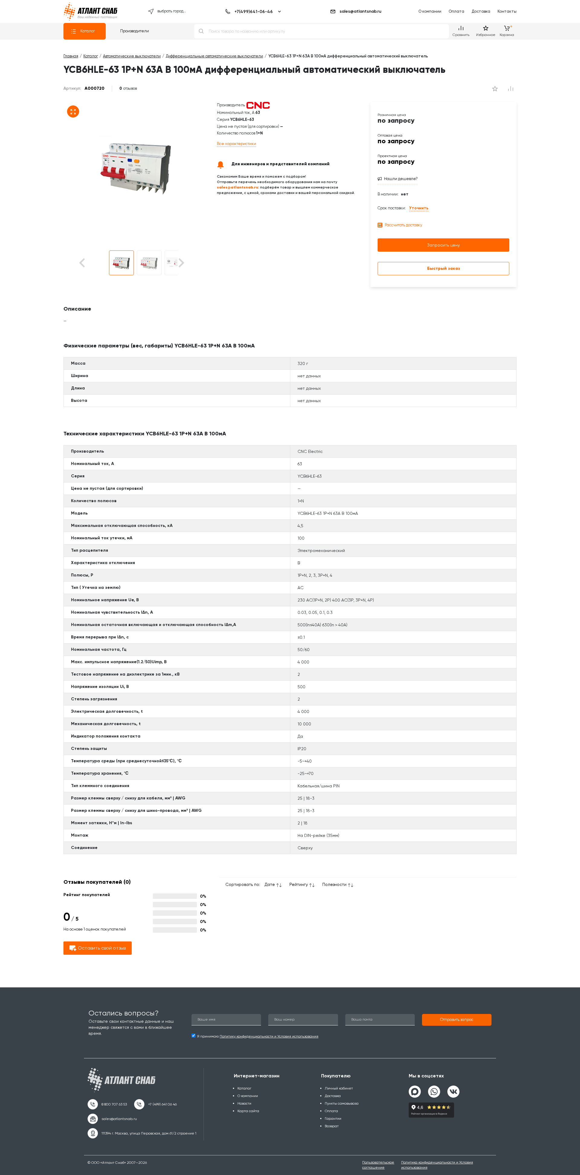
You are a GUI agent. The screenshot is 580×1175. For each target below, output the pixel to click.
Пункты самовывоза (342, 1103)
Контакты (507, 11)
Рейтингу (298, 884)
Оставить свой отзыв (102, 948)
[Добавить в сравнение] (495, 88)
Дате (270, 884)
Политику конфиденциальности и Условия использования (269, 1036)
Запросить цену (443, 245)
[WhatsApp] (434, 1089)
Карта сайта (248, 1111)
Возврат (332, 1126)
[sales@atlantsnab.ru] (112, 1119)
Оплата (456, 11)
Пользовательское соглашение (378, 1165)
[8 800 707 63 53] (107, 1104)
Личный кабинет (339, 1088)
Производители (134, 31)
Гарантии (333, 1118)
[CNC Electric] (258, 105)
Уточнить (418, 208)
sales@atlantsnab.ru (360, 11)
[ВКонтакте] (453, 1089)
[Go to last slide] (93, 263)
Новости (244, 1103)
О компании (429, 11)
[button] (121, 262)
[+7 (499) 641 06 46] (155, 1104)
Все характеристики (236, 143)
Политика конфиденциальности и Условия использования (437, 1165)
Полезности (334, 884)
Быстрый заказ (443, 268)
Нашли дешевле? (401, 178)
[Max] (415, 1092)
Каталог (87, 31)
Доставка (481, 11)
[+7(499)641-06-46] (252, 11)
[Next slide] (181, 263)
